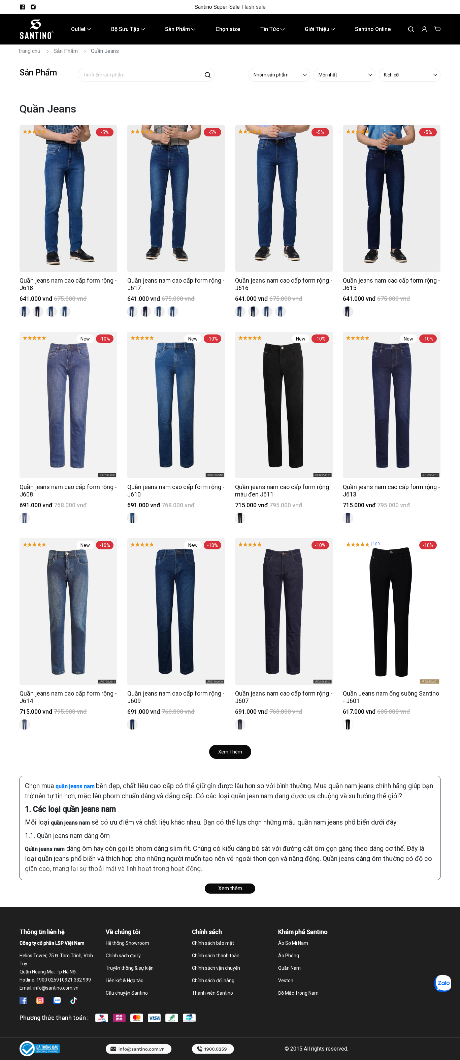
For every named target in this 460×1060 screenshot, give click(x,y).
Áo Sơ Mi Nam (293, 943)
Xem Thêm (230, 751)
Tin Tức (270, 29)
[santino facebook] (22, 7)
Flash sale (253, 7)
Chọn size (228, 29)
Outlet (79, 29)
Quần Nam (289, 968)
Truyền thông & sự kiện (130, 968)
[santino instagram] (33, 7)
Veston (285, 980)
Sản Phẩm (178, 29)
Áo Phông (288, 955)
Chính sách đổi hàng (213, 980)
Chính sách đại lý (123, 955)
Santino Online (373, 29)
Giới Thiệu (318, 29)
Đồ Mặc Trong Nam (298, 993)
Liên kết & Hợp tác (124, 980)
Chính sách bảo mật (213, 943)
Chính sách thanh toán (215, 955)
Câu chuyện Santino (127, 993)
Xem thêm (230, 888)
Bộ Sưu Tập (126, 29)
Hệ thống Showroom (127, 943)
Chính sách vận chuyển (216, 968)
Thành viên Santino (212, 993)
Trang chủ (29, 51)
